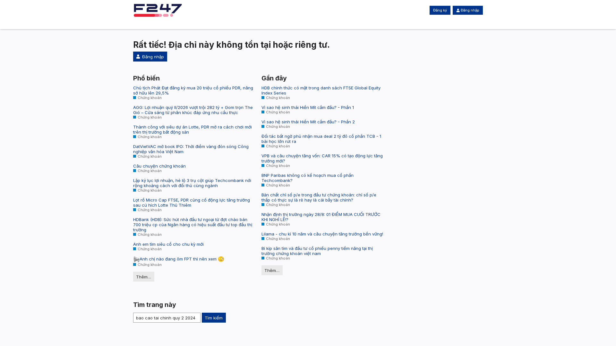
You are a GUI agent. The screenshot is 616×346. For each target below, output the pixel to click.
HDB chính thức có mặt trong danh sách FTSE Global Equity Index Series (321, 90)
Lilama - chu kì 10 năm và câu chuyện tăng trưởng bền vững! (322, 233)
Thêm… (143, 276)
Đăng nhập (470, 10)
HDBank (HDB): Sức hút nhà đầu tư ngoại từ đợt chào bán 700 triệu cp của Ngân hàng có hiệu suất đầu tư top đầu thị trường (192, 224)
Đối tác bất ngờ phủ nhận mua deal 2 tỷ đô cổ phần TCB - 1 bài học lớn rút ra (321, 139)
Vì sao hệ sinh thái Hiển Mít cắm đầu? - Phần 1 (307, 107)
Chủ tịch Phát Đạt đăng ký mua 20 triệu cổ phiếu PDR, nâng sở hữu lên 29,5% (193, 90)
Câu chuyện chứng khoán (159, 166)
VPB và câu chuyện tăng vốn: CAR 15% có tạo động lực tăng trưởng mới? (322, 158)
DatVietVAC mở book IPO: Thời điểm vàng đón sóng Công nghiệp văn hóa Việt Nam (191, 149)
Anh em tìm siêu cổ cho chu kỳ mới (168, 244)
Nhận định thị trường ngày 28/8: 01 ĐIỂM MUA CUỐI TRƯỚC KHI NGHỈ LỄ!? (321, 217)
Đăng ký (440, 10)
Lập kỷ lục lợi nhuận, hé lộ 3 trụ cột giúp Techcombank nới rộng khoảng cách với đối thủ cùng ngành (192, 183)
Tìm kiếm (214, 317)
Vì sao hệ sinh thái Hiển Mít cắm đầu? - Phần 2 (308, 121)
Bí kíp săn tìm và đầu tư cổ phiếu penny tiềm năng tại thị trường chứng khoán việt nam (317, 251)
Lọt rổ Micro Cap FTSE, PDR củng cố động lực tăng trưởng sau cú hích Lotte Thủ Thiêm (191, 202)
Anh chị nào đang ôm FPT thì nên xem (179, 258)
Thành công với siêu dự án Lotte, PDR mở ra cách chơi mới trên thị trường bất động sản (192, 129)
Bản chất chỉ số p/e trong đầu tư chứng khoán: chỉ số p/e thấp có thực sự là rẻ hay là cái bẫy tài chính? (318, 197)
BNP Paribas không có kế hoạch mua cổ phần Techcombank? (307, 178)
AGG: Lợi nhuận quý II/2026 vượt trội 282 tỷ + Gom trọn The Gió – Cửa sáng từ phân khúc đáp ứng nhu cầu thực (193, 110)
